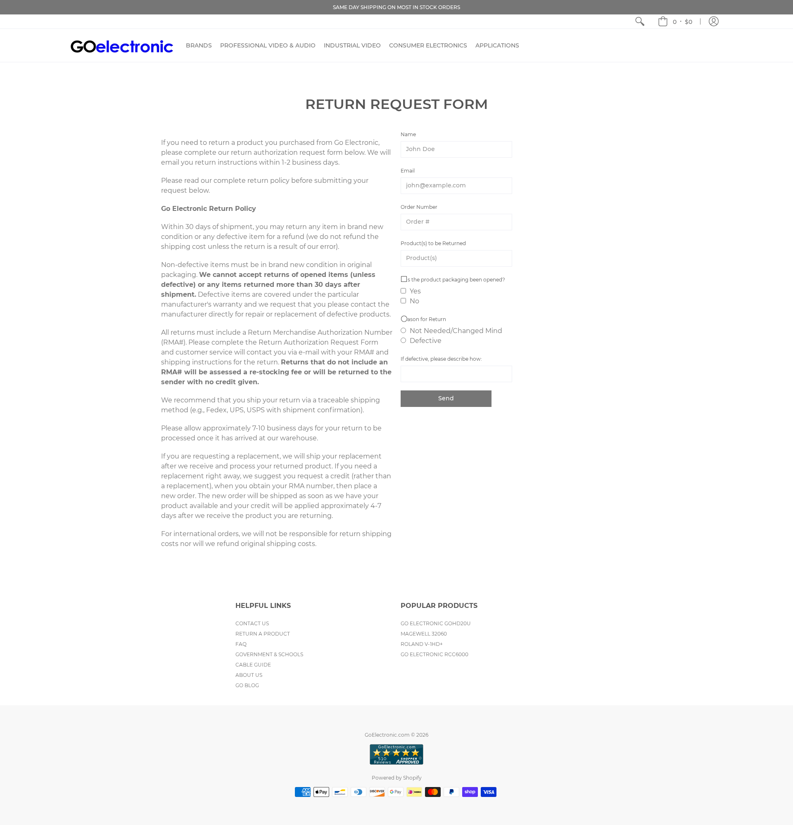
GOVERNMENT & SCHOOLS (269, 654)
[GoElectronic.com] (121, 45)
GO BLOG (247, 685)
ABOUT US (248, 675)
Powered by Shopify (397, 778)
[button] (675, 21)
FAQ (241, 644)
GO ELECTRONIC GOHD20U (436, 623)
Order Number (419, 207)
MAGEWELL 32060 (424, 634)
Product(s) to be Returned (433, 243)
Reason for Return (423, 319)
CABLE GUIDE (253, 665)
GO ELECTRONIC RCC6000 (434, 654)
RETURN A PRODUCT (262, 634)
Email (408, 171)
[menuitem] (640, 21)
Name (408, 134)
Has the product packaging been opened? (453, 280)
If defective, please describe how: (441, 359)
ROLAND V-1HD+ (422, 644)
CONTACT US (252, 623)
